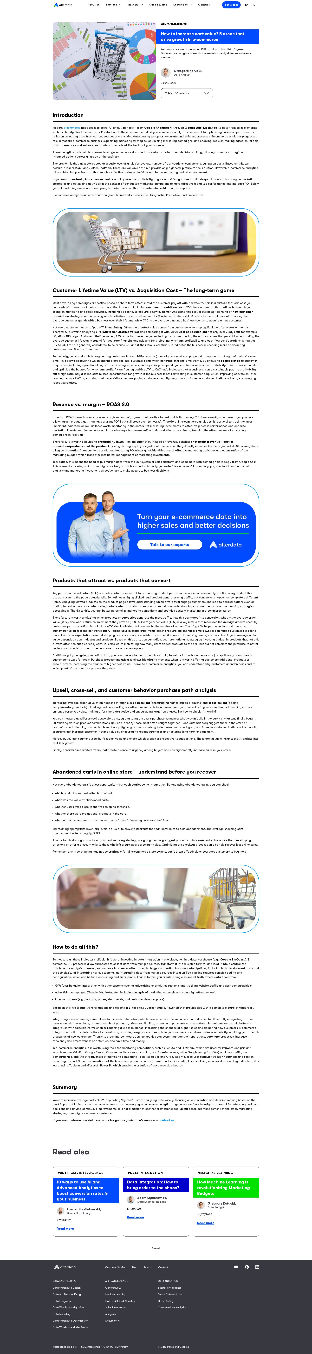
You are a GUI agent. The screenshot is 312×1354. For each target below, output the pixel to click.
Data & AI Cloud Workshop (120, 1301)
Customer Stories (115, 1267)
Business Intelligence (170, 1287)
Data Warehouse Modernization (71, 1327)
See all (156, 1248)
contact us (166, 1120)
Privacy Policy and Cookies (173, 1346)
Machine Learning (115, 1294)
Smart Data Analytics (170, 1294)
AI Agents (110, 1314)
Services (111, 4)
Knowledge (180, 4)
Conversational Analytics (172, 1307)
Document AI (112, 1320)
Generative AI (113, 1287)
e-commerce (72, 127)
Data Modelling (61, 1314)
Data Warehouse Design (67, 1287)
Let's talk (231, 4)
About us (93, 4)
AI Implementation (115, 1307)
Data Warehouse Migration (68, 1307)
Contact (204, 4)
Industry (133, 4)
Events (148, 1267)
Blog (134, 1267)
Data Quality (165, 1301)
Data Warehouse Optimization (70, 1320)
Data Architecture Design (67, 1294)
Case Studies (158, 4)
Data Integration (62, 1301)
